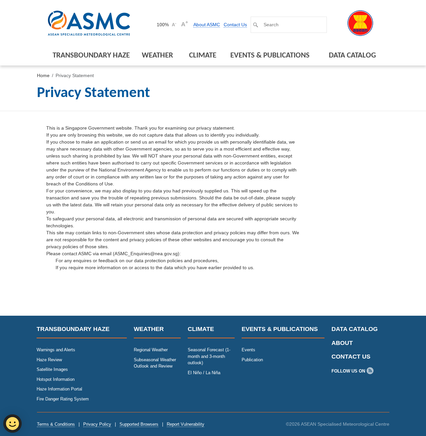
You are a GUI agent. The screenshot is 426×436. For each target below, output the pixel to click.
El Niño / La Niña (204, 372)
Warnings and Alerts (56, 349)
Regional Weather (151, 349)
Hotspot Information (56, 379)
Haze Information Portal (59, 388)
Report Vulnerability (185, 424)
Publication (252, 359)
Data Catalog (352, 55)
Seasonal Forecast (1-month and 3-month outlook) (209, 356)
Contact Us (235, 24)
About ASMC (206, 24)
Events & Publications (270, 55)
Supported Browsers (138, 424)
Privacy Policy (97, 424)
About (342, 343)
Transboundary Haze (91, 55)
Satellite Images (52, 369)
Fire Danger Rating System (63, 398)
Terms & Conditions (56, 424)
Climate (202, 55)
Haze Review (49, 359)
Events (248, 349)
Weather (157, 55)
